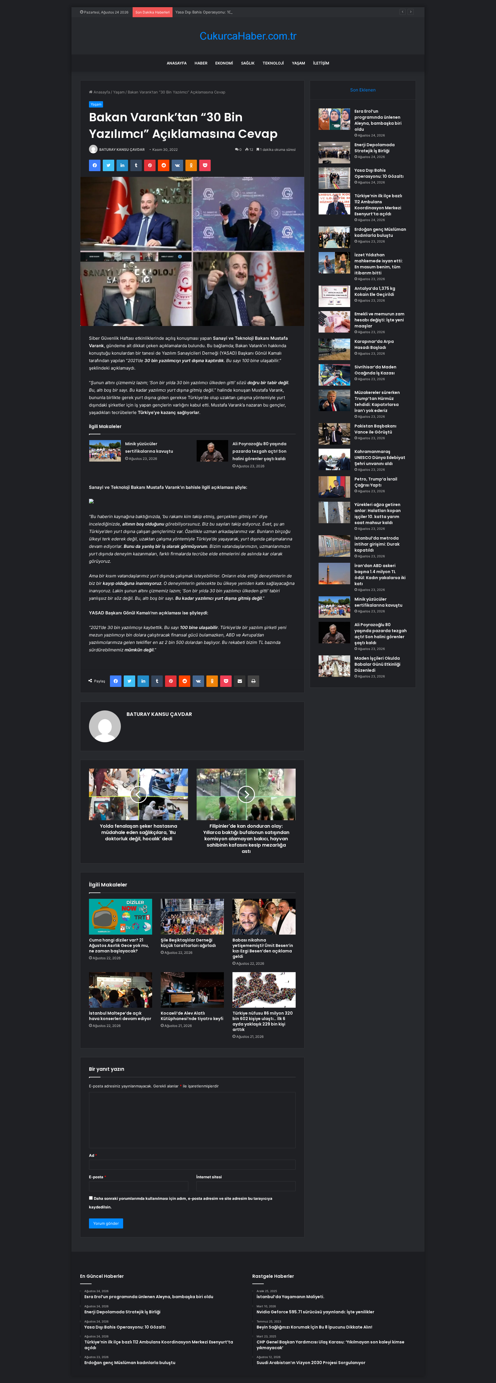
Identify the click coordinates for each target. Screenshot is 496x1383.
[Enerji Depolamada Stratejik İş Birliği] (334, 152)
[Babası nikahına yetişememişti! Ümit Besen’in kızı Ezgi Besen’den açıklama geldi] (264, 916)
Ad (93, 1155)
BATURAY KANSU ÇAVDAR (122, 149)
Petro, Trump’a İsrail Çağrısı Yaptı (375, 482)
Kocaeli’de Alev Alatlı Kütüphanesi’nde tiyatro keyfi (192, 1015)
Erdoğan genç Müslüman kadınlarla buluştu (380, 232)
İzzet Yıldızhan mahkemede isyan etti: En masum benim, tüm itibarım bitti (378, 264)
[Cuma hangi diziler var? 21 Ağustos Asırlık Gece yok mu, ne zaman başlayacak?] (120, 916)
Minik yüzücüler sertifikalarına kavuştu (378, 602)
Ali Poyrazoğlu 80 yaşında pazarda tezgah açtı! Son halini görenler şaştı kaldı (259, 451)
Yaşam (298, 63)
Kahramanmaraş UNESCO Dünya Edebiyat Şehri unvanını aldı (379, 457)
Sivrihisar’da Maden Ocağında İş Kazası (375, 370)
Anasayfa (177, 63)
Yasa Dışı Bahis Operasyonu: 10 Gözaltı (210, 12)
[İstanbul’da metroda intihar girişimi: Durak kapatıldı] (334, 546)
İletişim (321, 63)
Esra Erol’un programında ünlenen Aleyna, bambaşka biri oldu (378, 120)
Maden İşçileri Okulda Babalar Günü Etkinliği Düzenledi (377, 664)
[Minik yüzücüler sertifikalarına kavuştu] (105, 451)
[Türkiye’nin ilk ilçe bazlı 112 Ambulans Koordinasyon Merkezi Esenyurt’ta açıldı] (334, 203)
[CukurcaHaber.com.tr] (248, 36)
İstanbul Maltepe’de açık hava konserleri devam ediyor (120, 1015)
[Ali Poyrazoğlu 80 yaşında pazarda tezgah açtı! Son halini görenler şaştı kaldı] (212, 451)
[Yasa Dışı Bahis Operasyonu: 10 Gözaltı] (334, 178)
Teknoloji (273, 63)
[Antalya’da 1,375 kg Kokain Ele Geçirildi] (334, 296)
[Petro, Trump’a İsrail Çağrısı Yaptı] (334, 487)
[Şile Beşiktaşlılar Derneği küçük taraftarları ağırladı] (192, 916)
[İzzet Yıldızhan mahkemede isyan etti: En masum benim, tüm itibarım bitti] (334, 263)
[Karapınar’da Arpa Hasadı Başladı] (334, 349)
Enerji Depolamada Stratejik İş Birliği (374, 148)
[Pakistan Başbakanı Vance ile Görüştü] (334, 434)
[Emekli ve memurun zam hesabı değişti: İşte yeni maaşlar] (334, 322)
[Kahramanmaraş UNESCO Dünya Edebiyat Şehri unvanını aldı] (334, 459)
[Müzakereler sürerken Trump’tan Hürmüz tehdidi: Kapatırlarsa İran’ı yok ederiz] (334, 400)
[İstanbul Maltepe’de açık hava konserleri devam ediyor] (120, 990)
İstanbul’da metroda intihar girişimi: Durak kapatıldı (377, 544)
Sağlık (248, 63)
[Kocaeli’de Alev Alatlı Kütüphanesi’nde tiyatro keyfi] (192, 990)
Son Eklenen (363, 90)
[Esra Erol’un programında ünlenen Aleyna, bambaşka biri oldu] (334, 119)
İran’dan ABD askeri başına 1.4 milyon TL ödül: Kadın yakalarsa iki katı (380, 575)
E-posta (97, 1177)
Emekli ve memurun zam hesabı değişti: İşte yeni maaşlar (379, 320)
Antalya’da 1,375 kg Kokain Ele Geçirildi (374, 291)
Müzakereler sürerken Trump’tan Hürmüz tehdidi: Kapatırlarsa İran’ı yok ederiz (377, 401)
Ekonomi (224, 63)
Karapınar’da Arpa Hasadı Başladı (374, 344)
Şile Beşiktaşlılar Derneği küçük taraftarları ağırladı (188, 942)
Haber (201, 63)
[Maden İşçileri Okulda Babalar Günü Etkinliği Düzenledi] (334, 666)
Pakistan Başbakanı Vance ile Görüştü (375, 429)
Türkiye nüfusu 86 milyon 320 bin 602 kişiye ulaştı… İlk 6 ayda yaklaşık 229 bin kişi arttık (262, 1021)
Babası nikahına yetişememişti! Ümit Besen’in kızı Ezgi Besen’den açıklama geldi (262, 948)
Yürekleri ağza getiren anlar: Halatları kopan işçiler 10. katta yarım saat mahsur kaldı (377, 514)
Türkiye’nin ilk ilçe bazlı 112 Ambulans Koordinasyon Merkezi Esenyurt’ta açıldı (378, 205)
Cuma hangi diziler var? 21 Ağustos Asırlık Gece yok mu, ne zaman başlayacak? (119, 945)
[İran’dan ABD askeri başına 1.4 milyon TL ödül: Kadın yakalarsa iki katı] (334, 573)
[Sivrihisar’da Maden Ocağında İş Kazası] (334, 375)
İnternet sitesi (209, 1177)
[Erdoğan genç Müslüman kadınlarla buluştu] (334, 237)
